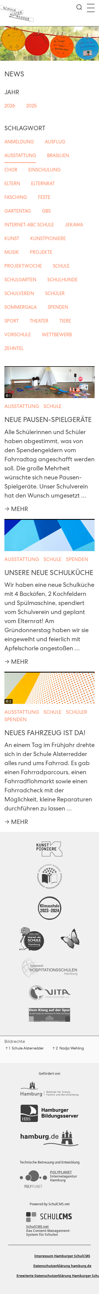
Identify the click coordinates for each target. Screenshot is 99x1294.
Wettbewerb (57, 335)
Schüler (55, 293)
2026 (9, 106)
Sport (11, 321)
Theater (39, 321)
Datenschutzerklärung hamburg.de (62, 1266)
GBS (46, 211)
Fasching (15, 197)
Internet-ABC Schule (29, 225)
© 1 (8, 395)
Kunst (11, 238)
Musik (11, 252)
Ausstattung (20, 155)
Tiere (65, 321)
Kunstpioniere (48, 238)
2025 (31, 106)
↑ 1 (7, 1048)
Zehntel (14, 348)
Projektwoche (23, 266)
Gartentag (17, 211)
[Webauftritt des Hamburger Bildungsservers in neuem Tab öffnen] (49, 1113)
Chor (10, 170)
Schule (61, 266)
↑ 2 (55, 1048)
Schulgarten (20, 280)
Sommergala (20, 307)
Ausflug (55, 142)
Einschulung (44, 170)
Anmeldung (19, 142)
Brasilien (58, 155)
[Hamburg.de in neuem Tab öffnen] (49, 1138)
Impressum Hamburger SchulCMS (62, 1256)
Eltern (12, 184)
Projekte (41, 252)
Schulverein (19, 293)
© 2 (8, 701)
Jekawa (74, 225)
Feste (44, 197)
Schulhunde (62, 280)
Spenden (58, 307)
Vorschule (17, 335)
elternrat (43, 184)
